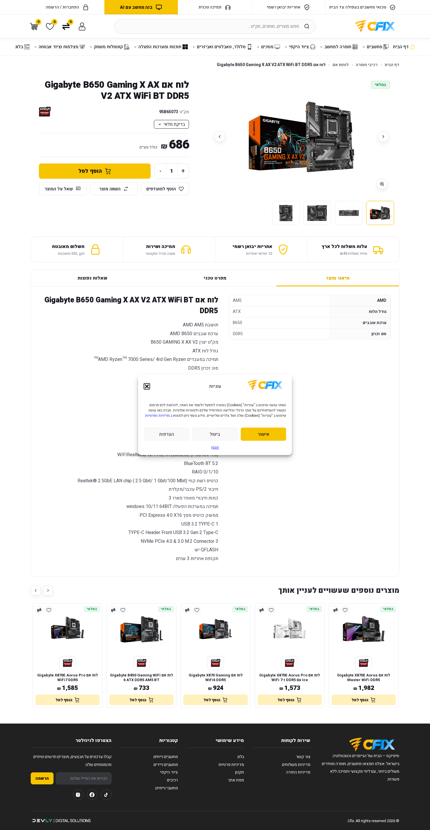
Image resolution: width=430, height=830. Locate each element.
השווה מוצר (110, 189)
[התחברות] (82, 26)
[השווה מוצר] (335, 610)
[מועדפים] (345, 610)
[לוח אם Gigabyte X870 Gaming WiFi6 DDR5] (215, 629)
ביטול (215, 434)
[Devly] (61, 821)
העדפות (166, 434)
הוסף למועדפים (161, 189)
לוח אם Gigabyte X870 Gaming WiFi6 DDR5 (216, 678)
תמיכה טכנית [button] (210, 7)
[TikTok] (106, 794)
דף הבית (392, 65)
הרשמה (42, 778)
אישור (263, 434)
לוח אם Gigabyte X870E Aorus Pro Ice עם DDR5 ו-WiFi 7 (289, 678)
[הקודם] (383, 136)
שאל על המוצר (58, 189)
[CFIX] (375, 26)
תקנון (215, 447)
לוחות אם (341, 65)
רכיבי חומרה (367, 65)
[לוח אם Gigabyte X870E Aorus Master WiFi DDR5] (363, 629)
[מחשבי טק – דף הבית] (372, 744)
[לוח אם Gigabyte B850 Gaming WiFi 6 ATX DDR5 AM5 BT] (141, 629)
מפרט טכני (215, 278)
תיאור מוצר (338, 278)
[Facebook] (92, 794)
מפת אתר (236, 780)
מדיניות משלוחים (296, 765)
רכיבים (172, 780)
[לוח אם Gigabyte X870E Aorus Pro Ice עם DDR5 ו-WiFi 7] (289, 629)
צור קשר (303, 757)
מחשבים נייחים (166, 757)
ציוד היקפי (169, 772)
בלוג (240, 757)
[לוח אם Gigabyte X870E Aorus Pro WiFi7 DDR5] (67, 629)
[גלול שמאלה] (36, 590)
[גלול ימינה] (48, 590)
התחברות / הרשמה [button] (62, 7)
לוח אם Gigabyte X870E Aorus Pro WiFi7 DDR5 (67, 678)
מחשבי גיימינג (166, 788)
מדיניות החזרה (298, 772)
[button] (147, 386)
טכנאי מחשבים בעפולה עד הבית (357, 7)
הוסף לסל (90, 171)
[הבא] (219, 136)
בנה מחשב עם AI (136, 7)
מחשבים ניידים (166, 765)
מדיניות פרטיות (231, 765)
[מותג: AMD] (45, 112)
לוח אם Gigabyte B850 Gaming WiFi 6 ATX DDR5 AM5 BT (141, 678)
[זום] (382, 184)
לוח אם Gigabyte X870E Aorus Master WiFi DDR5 (363, 678)
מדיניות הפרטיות (157, 415)
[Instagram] (78, 794)
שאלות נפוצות (92, 278)
